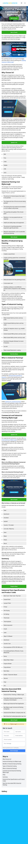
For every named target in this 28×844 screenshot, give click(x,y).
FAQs (4, 774)
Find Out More (14, 354)
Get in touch (14, 18)
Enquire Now (14, 586)
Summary (5, 777)
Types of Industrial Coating (10, 766)
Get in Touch (14, 32)
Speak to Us (14, 142)
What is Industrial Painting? (10, 768)
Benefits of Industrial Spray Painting (12, 763)
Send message (14, 750)
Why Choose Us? (7, 759)
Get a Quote (14, 237)
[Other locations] (21, 3)
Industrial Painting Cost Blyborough (12, 761)
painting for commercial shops (13, 401)
